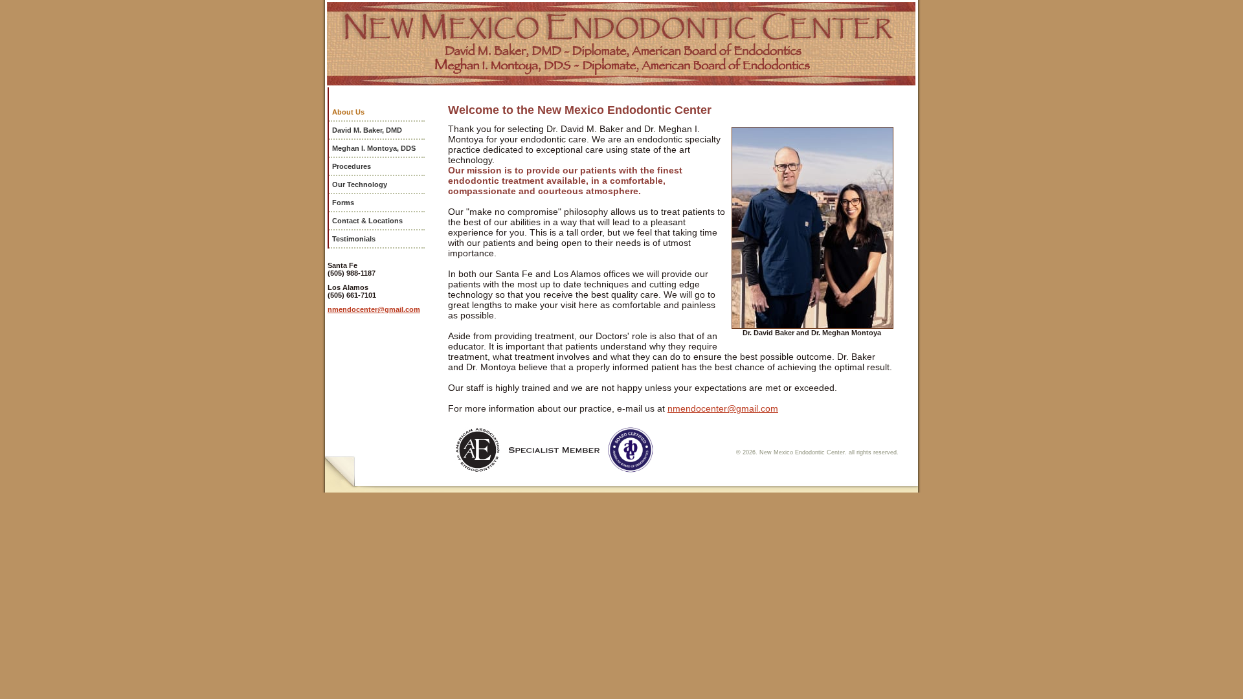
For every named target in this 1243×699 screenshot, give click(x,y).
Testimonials (353, 239)
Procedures (351, 166)
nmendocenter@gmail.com (374, 309)
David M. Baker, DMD (367, 130)
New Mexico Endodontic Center (621, 43)
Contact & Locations (367, 221)
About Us (348, 112)
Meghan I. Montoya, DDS (374, 148)
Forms (343, 202)
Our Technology (359, 184)
